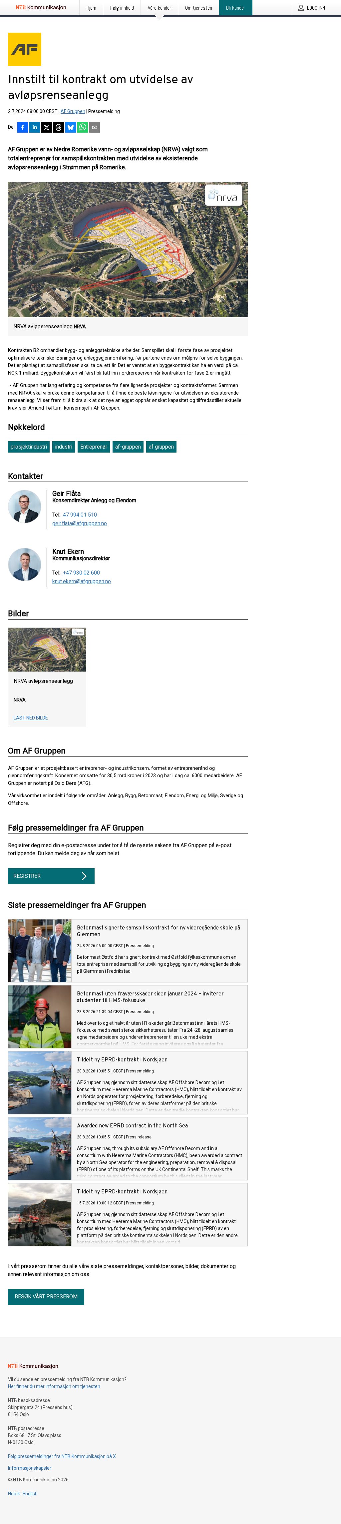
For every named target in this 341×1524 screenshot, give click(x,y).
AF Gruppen (73, 111)
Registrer (27, 876)
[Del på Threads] (58, 128)
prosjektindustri (29, 447)
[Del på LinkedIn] (34, 128)
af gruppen (161, 447)
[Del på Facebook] (22, 128)
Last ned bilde (31, 718)
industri (63, 447)
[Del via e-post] (94, 128)
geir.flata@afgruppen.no (79, 524)
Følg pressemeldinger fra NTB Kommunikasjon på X (62, 1456)
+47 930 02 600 (81, 573)
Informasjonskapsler (29, 1468)
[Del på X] (46, 128)
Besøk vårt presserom (46, 1296)
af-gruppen (128, 447)
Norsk (14, 1493)
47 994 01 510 (80, 515)
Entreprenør (93, 447)
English (30, 1493)
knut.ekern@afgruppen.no (81, 582)
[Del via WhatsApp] (82, 128)
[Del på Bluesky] (70, 128)
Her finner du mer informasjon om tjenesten (54, 1386)
